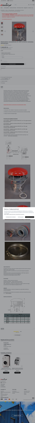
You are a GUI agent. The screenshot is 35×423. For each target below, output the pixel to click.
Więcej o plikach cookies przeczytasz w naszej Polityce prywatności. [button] (14, 214)
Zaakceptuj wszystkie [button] (29, 217)
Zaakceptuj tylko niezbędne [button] (11, 217)
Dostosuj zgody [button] (20, 217)
